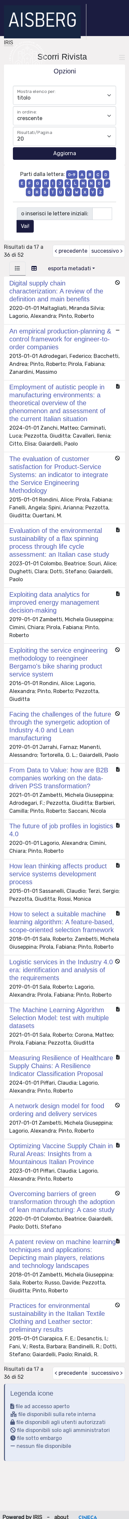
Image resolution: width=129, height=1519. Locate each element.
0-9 (71, 174)
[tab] (17, 269)
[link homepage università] (27, 57)
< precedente (71, 251)
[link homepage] (45, 22)
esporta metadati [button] (69, 268)
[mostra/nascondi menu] (122, 57)
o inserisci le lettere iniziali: (54, 213)
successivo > (107, 251)
